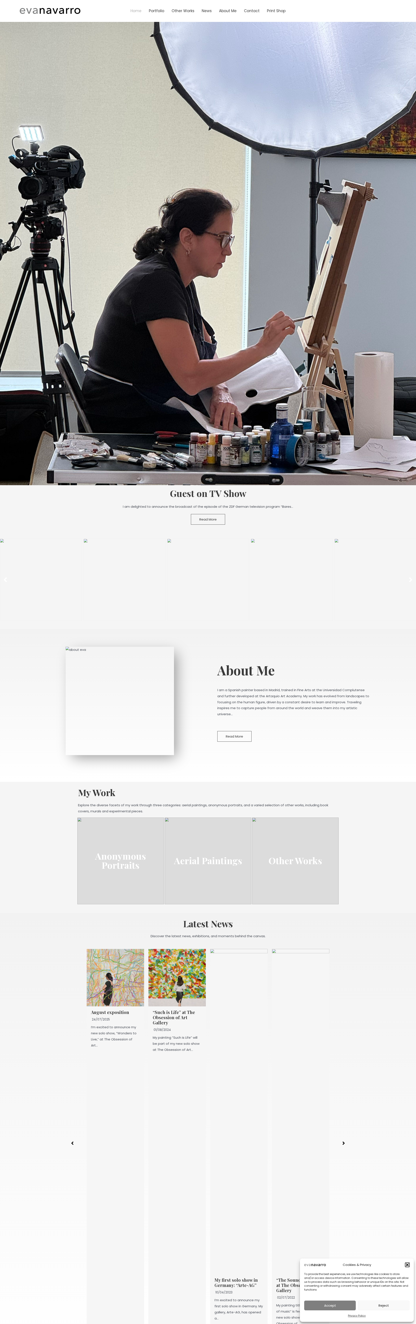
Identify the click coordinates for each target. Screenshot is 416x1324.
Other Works (183, 10)
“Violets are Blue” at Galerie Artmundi (297, 1282)
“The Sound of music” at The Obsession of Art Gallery (238, 1285)
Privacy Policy (357, 1315)
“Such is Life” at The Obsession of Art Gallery (112, 1017)
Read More (208, 519)
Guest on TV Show (208, 493)
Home (135, 10)
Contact (252, 10)
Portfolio (156, 10)
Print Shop (276, 10)
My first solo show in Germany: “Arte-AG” (174, 1282)
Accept (330, 1305)
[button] (407, 1265)
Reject (384, 1305)
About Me (228, 10)
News (207, 10)
